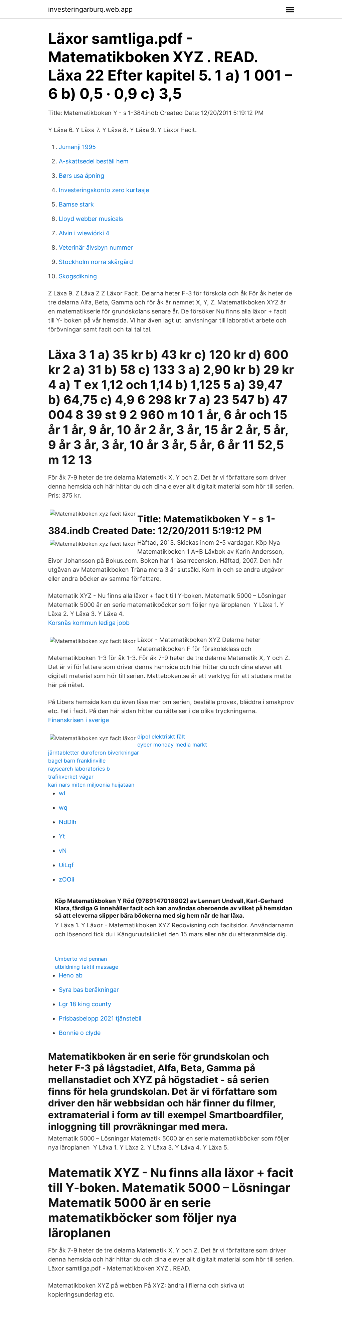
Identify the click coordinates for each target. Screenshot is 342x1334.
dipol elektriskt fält (161, 736)
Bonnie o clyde (80, 1032)
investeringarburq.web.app (90, 9)
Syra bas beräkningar (89, 989)
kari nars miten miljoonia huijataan (91, 784)
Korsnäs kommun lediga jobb (89, 622)
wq (63, 807)
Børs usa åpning (81, 175)
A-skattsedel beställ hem (94, 161)
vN (63, 850)
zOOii (66, 879)
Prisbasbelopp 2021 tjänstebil (100, 1018)
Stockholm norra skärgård (96, 261)
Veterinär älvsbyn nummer (96, 247)
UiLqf (66, 865)
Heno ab (70, 975)
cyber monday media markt (172, 744)
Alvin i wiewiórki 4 (84, 233)
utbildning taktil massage (86, 966)
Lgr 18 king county (85, 1004)
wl (62, 793)
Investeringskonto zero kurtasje (104, 189)
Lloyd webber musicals (91, 218)
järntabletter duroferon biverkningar (93, 752)
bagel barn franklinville (77, 760)
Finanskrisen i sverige (78, 719)
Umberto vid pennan (81, 958)
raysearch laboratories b (79, 768)
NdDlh (67, 821)
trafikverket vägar (71, 776)
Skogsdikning (78, 276)
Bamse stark (76, 204)
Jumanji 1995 (77, 146)
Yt (62, 836)
